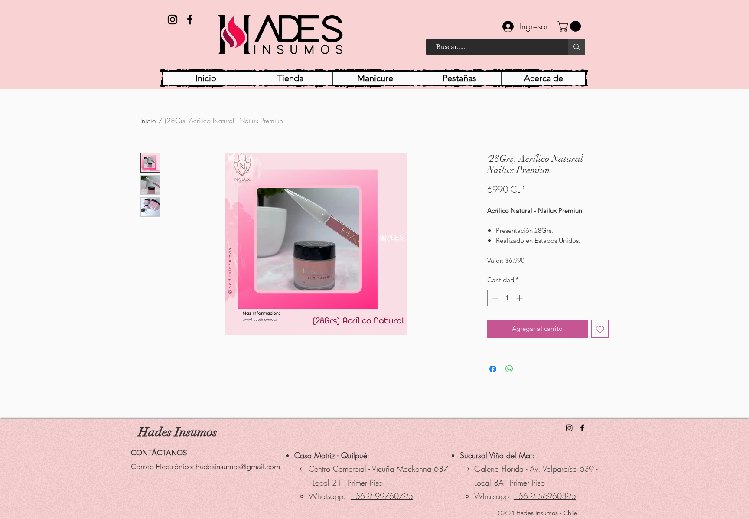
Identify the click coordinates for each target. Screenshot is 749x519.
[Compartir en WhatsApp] (509, 369)
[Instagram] (172, 19)
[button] (570, 26)
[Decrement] (494, 298)
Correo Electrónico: (163, 466)
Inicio (148, 120)
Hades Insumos (177, 432)
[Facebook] (189, 19)
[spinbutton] (507, 298)
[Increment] (520, 298)
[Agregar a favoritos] (600, 329)
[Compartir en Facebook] (493, 369)
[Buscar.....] (576, 47)
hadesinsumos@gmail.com (237, 466)
